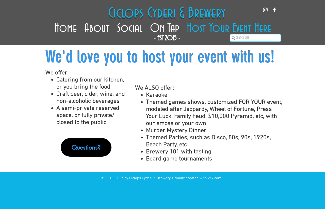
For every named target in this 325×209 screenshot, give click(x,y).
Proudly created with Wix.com (196, 178)
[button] (96, 26)
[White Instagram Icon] (265, 10)
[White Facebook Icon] (274, 10)
